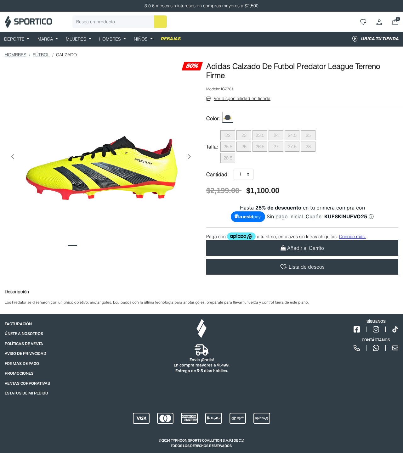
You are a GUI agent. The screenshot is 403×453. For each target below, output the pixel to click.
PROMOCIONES (19, 373)
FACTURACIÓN (18, 324)
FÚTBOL (41, 55)
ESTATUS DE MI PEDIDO (26, 393)
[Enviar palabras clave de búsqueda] (160, 21)
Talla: (212, 146)
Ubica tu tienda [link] (380, 39)
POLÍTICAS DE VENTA (24, 343)
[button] (12, 158)
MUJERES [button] (77, 39)
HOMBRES (15, 55)
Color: (213, 118)
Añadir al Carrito (305, 248)
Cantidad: (217, 174)
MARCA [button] (45, 39)
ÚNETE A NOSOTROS (24, 333)
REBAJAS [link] (171, 39)
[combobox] (119, 21)
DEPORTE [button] (15, 39)
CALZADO (66, 55)
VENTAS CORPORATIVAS (27, 383)
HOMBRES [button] (110, 39)
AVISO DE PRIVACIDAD (25, 353)
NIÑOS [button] (141, 39)
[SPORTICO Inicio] (28, 22)
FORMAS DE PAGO (22, 363)
